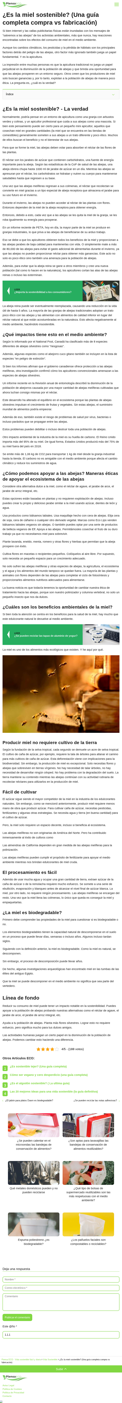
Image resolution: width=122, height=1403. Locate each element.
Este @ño (10, 1326)
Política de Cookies (12, 1389)
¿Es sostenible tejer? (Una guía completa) (38, 1066)
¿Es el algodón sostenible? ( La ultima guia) (40, 1083)
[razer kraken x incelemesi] (61, 1401)
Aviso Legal (8, 1385)
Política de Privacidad (13, 1392)
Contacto (7, 1396)
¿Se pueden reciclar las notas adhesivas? (95, 1100)
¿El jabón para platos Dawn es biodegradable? (29, 1100)
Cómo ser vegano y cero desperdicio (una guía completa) (49, 1074)
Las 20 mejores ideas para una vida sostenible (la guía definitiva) (54, 1091)
